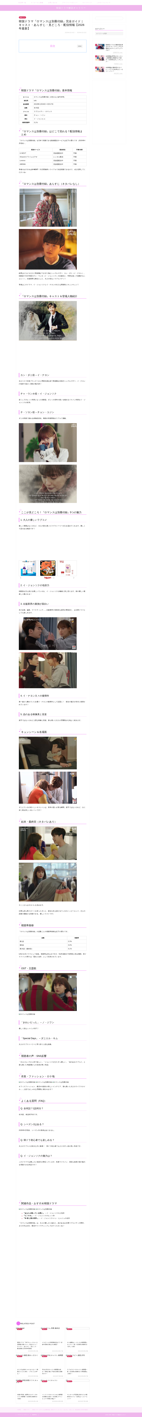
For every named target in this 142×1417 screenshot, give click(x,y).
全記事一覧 (22, 2)
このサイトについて (104, 2)
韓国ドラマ (22, 17)
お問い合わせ (52, 2)
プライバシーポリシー (70, 2)
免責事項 (34, 1414)
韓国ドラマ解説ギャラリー (71, 8)
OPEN (79, 46)
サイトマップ (87, 2)
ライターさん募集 (37, 2)
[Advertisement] (52, 69)
